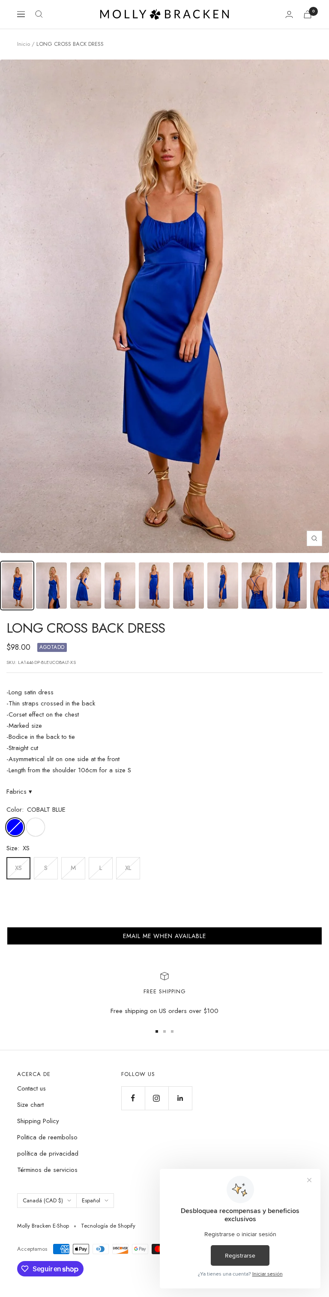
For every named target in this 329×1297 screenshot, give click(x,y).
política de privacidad (47, 1153)
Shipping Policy (38, 1121)
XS (18, 868)
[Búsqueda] (39, 14)
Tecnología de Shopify (108, 1226)
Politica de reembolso (47, 1137)
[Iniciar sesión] (289, 14)
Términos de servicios (47, 1169)
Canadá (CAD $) (43, 1200)
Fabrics (19, 791)
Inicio (23, 44)
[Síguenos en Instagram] (156, 1098)
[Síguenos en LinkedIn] (180, 1098)
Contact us (31, 1088)
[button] (164, 935)
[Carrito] (307, 14)
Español (91, 1200)
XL (128, 868)
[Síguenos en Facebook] (133, 1098)
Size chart (30, 1104)
